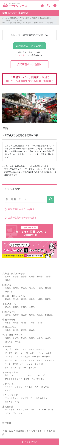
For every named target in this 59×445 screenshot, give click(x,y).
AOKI (37, 387)
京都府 (16, 315)
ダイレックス (10, 367)
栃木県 (16, 288)
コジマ (8, 413)
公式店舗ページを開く (29, 64)
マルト (31, 360)
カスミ (49, 353)
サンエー (22, 367)
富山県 (16, 299)
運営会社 (6, 422)
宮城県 (32, 276)
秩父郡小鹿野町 (45, 18)
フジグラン (39, 364)
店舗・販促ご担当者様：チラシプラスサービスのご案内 (28, 433)
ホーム (4, 18)
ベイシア (40, 349)
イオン (41, 353)
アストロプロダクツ (13, 379)
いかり (29, 364)
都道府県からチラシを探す (19, 18)
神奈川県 (8, 291)
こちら (30, 154)
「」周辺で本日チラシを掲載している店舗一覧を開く (29, 79)
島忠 (7, 375)
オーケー (46, 356)
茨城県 (8, 288)
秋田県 (40, 276)
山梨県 (40, 299)
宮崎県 (48, 338)
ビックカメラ (22, 409)
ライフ (8, 364)
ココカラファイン (12, 402)
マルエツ (8, 356)
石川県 (24, 299)
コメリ (14, 375)
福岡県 (8, 338)
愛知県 (24, 307)
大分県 (40, 338)
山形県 (48, 276)
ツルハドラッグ (11, 398)
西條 (17, 349)
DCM (26, 379)
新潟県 (8, 299)
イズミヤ (32, 367)
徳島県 (8, 330)
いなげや (8, 349)
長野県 (48, 299)
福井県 (32, 299)
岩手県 (24, 276)
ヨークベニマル (11, 360)
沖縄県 (17, 341)
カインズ (41, 375)
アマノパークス (27, 349)
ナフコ (22, 375)
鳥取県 (8, 322)
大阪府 (24, 315)
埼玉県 (34, 18)
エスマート (49, 360)
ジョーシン (17, 413)
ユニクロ (8, 387)
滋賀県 (8, 315)
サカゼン (8, 390)
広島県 (32, 322)
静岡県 (16, 307)
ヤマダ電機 (9, 409)
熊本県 (32, 338)
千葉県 (40, 288)
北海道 (8, 276)
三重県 (32, 307)
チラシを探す (50, 199)
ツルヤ (23, 360)
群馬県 (24, 288)
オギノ (39, 360)
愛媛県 (24, 330)
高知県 (32, 330)
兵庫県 (32, 315)
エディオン (35, 409)
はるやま (45, 387)
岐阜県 (8, 307)
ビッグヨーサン (11, 353)
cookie (30, 166)
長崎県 (24, 338)
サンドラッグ (26, 398)
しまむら (18, 387)
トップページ (22, 55)
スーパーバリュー (22, 356)
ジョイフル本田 (37, 379)
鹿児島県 (8, 341)
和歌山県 (49, 315)
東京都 (48, 288)
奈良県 (40, 315)
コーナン (31, 375)
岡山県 (24, 322)
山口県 (40, 322)
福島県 (8, 280)
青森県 (16, 276)
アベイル (28, 387)
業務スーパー (38, 23)
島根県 (16, 322)
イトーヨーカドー (28, 353)
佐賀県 (16, 338)
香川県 (16, 330)
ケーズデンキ (47, 409)
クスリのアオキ (40, 398)
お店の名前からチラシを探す (20, 23)
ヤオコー (36, 356)
